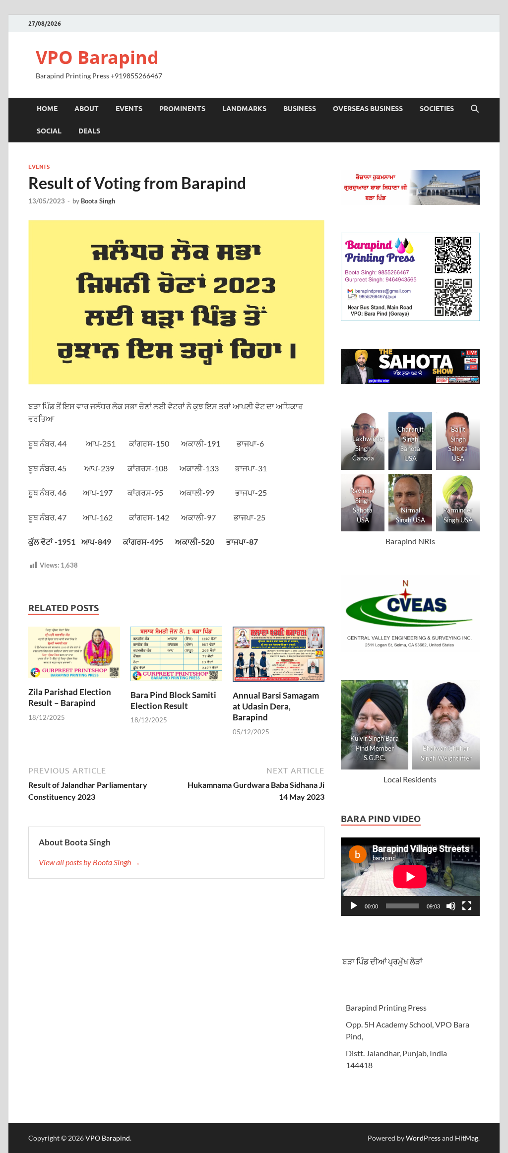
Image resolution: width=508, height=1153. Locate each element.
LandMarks (244, 109)
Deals (89, 131)
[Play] (354, 906)
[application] (410, 876)
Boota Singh (98, 201)
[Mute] (451, 906)
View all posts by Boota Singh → (89, 862)
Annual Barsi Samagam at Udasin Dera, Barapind (276, 706)
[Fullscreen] (467, 906)
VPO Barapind (97, 57)
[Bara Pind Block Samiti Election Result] (176, 656)
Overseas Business (368, 109)
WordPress (423, 1138)
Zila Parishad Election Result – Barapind (69, 697)
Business (299, 109)
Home (47, 109)
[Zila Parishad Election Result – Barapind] (74, 655)
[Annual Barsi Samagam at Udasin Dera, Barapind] (278, 657)
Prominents (182, 109)
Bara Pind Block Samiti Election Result (173, 700)
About (86, 109)
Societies (437, 109)
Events (129, 109)
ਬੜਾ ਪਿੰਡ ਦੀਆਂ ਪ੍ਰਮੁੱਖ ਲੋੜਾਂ (382, 961)
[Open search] (474, 109)
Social (49, 131)
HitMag (466, 1138)
